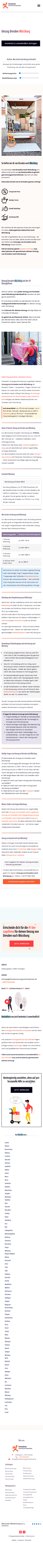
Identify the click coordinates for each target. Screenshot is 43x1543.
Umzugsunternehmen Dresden (17, 1536)
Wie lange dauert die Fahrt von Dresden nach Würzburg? (20, 776)
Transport (30, 791)
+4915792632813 (8, 982)
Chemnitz (26, 445)
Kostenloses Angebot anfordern (21, 881)
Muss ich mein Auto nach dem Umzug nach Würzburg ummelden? (19, 787)
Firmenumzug (19, 620)
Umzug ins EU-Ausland (15, 855)
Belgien (34, 849)
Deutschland (22, 377)
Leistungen (18, 1045)
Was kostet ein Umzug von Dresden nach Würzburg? (19, 759)
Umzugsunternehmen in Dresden (18, 1030)
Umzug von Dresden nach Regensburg (17, 815)
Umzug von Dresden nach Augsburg (23, 812)
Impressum (21, 1540)
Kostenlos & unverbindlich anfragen (21, 43)
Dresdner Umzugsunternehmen (10, 377)
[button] (38, 5)
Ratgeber (14, 1540)
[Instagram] (24, 1532)
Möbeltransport (19, 632)
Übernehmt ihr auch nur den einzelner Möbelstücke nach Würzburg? (21, 792)
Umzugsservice (10, 1486)
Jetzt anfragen (21, 943)
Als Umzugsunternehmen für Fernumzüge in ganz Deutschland (21, 396)
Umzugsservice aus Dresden (23, 1039)
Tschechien (22, 849)
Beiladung (7, 413)
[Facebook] (20, 1532)
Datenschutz (28, 1540)
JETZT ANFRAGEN (21, 1090)
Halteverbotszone (31, 576)
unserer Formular (27, 249)
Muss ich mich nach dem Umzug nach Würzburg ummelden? (21, 781)
